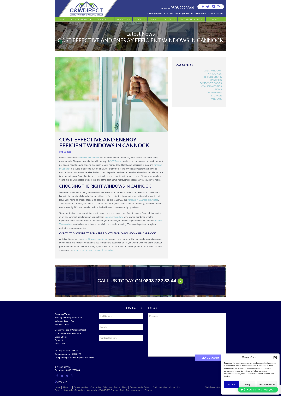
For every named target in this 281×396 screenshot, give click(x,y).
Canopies (216, 80)
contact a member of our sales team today (92, 250)
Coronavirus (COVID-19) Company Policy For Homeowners (114, 390)
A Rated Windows (211, 70)
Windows (122, 19)
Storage (216, 95)
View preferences (266, 384)
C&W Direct (115, 161)
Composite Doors (211, 83)
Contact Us (215, 19)
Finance (154, 19)
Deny (247, 384)
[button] (275, 357)
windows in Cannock (89, 157)
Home (62, 19)
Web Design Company (215, 387)
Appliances (215, 73)
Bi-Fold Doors (213, 77)
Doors (138, 19)
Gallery (168, 19)
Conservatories (80, 19)
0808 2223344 (182, 8)
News (218, 89)
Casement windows (114, 217)
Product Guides (160, 387)
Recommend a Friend (191, 19)
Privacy (58, 390)
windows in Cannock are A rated (143, 200)
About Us (67, 387)
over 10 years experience (95, 239)
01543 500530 (64, 367)
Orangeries (102, 19)
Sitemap (148, 390)
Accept (231, 384)
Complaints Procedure (74, 390)
